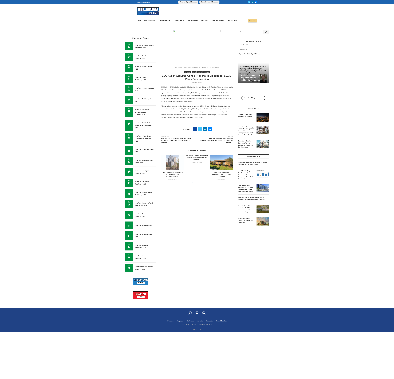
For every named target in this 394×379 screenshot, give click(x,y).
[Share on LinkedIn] (205, 129)
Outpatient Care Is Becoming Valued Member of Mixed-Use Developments (245, 144)
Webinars (204, 21)
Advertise (200, 321)
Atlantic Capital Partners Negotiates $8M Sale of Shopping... (197, 157)
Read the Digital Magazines (188, 2)
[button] (164, 168)
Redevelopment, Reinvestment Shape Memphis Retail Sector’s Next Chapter (251, 198)
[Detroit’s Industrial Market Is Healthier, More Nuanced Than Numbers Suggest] (263, 209)
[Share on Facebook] (195, 129)
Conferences (193, 21)
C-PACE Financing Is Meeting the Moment (245, 115)
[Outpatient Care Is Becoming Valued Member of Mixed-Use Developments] (263, 144)
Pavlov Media (243, 49)
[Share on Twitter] (200, 129)
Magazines (180, 321)
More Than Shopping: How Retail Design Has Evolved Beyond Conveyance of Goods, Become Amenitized (246, 131)
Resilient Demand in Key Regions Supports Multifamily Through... (251, 77)
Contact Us (209, 321)
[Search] (266, 32)
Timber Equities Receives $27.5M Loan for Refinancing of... (172, 174)
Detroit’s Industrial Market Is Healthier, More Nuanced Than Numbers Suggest (245, 209)
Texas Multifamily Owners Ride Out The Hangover (245, 220)
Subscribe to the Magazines (209, 2)
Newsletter (170, 321)
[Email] (256, 2)
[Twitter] (249, 2)
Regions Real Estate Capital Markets (249, 54)
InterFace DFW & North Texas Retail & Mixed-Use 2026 (143, 125)
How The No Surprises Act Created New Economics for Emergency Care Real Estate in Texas (246, 175)
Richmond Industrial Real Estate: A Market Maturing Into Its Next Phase (252, 164)
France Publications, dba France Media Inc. (199, 324)
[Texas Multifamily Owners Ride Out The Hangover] (263, 221)
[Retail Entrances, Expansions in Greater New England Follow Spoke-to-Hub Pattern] (263, 188)
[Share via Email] (210, 129)
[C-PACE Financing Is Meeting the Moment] (263, 117)
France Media (233, 21)
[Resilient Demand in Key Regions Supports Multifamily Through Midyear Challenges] (253, 73)
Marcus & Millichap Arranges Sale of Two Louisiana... (221, 174)
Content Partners (217, 21)
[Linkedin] (252, 2)
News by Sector (164, 21)
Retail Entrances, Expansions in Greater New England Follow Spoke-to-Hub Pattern (246, 188)
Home (139, 21)
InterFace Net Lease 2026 (143, 225)
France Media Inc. (221, 321)
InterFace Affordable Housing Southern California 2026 (142, 112)
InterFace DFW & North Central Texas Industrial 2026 (143, 138)
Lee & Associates (244, 45)
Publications (179, 21)
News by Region (149, 21)
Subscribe (252, 21)
